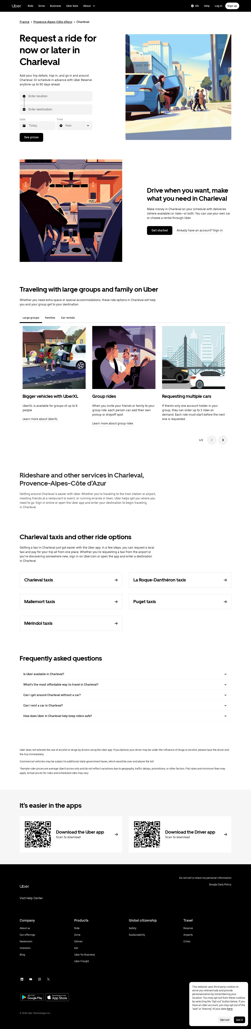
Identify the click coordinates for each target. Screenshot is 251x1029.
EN (197, 5)
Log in (218, 5)
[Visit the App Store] (57, 997)
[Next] (223, 440)
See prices (31, 137)
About (87, 5)
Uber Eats (72, 5)
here (230, 1008)
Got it (239, 1019)
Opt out (225, 1019)
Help (207, 5)
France (24, 22)
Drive (41, 5)
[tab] (81, 317)
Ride (30, 5)
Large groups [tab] (31, 317)
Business (55, 5)
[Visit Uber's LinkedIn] (21, 979)
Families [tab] (50, 317)
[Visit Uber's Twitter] (48, 979)
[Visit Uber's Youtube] (30, 979)
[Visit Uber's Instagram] (39, 979)
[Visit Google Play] (32, 997)
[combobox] (28, 96)
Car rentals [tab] (68, 317)
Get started (160, 230)
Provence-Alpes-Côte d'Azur (52, 22)
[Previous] (212, 440)
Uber (16, 5)
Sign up (232, 5)
